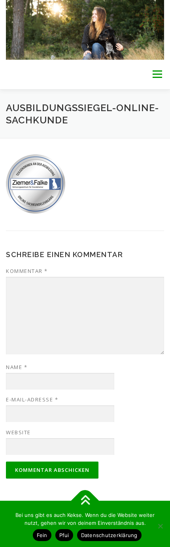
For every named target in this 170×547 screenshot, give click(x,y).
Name (16, 367)
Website (18, 432)
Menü (156, 74)
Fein (42, 535)
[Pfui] (160, 526)
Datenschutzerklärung (109, 535)
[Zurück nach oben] (85, 501)
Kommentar (27, 270)
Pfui (64, 535)
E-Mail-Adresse (32, 399)
